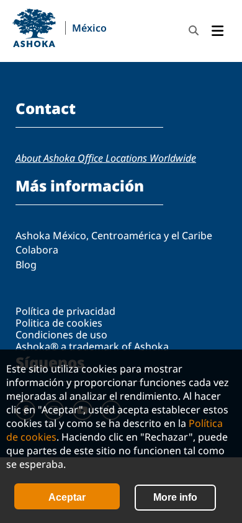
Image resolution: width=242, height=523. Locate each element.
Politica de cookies (59, 323)
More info (175, 497)
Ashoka (34, 28)
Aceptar (67, 497)
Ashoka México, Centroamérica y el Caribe (114, 235)
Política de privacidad (65, 311)
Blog (26, 264)
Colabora (37, 250)
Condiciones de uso (61, 334)
